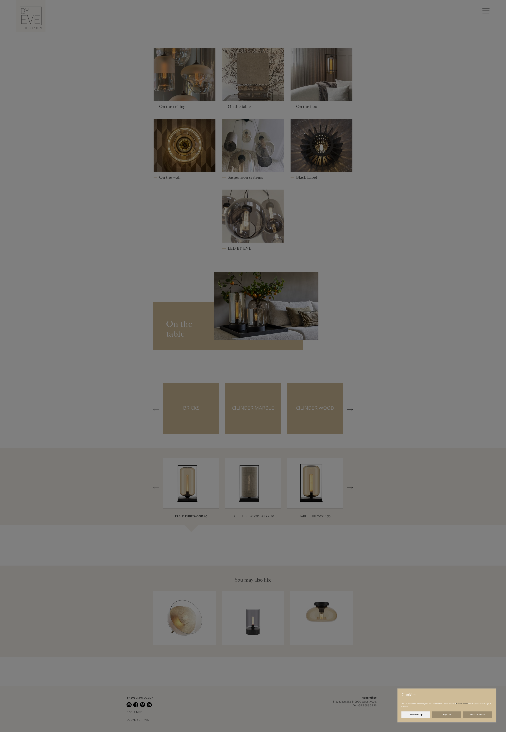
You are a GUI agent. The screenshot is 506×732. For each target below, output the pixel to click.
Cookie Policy (462, 704)
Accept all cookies (477, 715)
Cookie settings (416, 715)
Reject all (447, 715)
